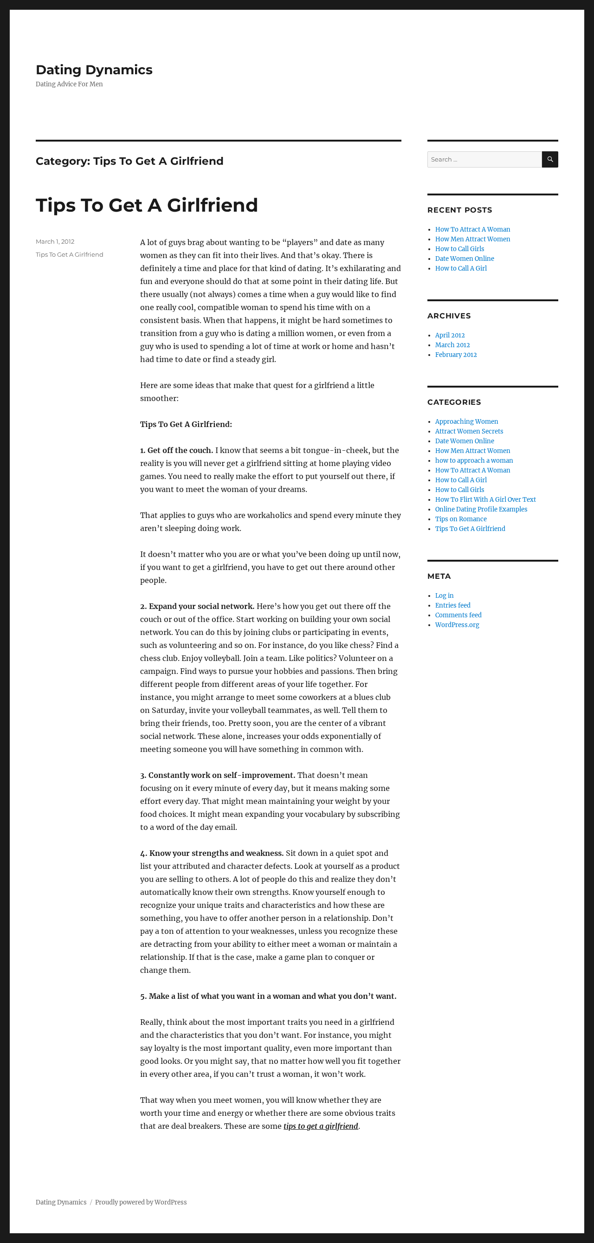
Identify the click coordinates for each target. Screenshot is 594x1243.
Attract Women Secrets (469, 431)
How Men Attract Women (472, 239)
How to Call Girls (459, 249)
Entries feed (453, 605)
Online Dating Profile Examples (481, 509)
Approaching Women (466, 422)
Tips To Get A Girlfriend (147, 205)
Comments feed (458, 615)
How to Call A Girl (461, 268)
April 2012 (450, 335)
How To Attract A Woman (472, 229)
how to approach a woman (474, 461)
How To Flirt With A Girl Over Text (485, 500)
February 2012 (456, 355)
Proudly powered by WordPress (141, 1202)
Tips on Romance (461, 519)
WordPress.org (457, 625)
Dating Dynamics (94, 70)
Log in (444, 596)
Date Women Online (464, 259)
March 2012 (452, 345)
